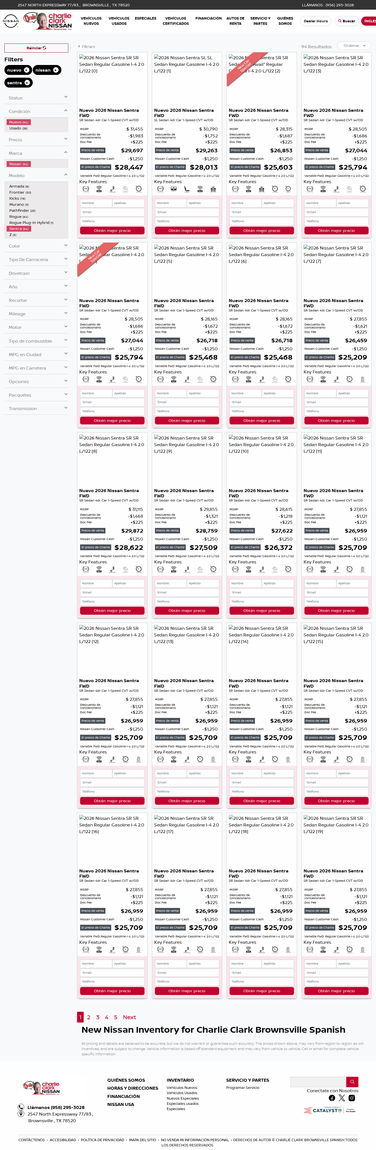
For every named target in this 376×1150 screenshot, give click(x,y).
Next (129, 1017)
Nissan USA (120, 1104)
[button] (91, 21)
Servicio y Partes (247, 1080)
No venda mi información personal (195, 1139)
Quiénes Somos (126, 1080)
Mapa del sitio (143, 1139)
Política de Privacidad (103, 1139)
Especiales (176, 1108)
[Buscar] (352, 1082)
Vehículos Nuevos (182, 1087)
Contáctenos (32, 1139)
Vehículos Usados (182, 1092)
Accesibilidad (63, 1139)
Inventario (180, 1080)
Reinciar (35, 47)
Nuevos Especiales (183, 1098)
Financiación (123, 1096)
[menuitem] (37, 122)
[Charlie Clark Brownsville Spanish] (37, 21)
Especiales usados (183, 1103)
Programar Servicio (242, 1087)
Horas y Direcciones (132, 1088)
